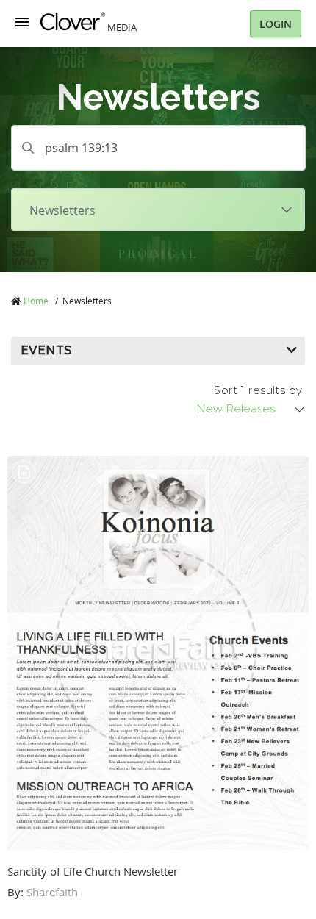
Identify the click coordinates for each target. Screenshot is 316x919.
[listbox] (251, 408)
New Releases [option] (235, 408)
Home (36, 301)
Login (275, 24)
